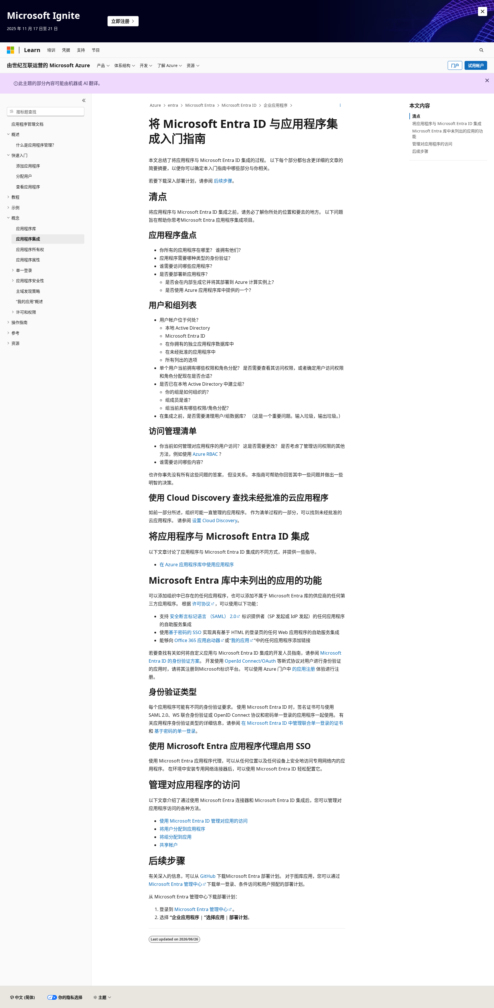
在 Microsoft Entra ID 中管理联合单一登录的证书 (292, 723)
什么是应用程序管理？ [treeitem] (36, 145)
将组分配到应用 (176, 837)
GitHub (208, 876)
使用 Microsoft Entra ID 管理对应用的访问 (204, 821)
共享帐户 (169, 845)
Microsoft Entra (200, 105)
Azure (155, 105)
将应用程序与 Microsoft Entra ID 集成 (446, 123)
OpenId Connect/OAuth (250, 661)
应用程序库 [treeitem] (26, 228)
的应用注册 (303, 669)
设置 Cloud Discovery (214, 520)
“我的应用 (239, 640)
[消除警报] (482, 11)
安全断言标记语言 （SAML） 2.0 (203, 616)
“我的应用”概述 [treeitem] (29, 301)
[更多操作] (340, 105)
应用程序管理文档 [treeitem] (27, 124)
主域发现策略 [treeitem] (28, 291)
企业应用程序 (276, 105)
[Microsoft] (10, 50)
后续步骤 (223, 181)
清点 (416, 116)
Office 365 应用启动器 (197, 640)
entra (173, 105)
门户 (455, 65)
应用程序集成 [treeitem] (28, 238)
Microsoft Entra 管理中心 (175, 884)
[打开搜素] (481, 50)
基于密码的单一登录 (175, 731)
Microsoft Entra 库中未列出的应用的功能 (447, 133)
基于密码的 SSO (185, 632)
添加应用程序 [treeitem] (28, 166)
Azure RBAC (205, 454)
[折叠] (84, 100)
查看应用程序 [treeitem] (28, 186)
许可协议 (201, 604)
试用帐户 (476, 65)
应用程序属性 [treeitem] (28, 259)
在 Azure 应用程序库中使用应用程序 (197, 564)
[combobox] (45, 111)
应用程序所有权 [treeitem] (30, 249)
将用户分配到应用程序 (182, 829)
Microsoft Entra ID (239, 105)
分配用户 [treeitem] (24, 176)
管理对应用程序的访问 (432, 143)
